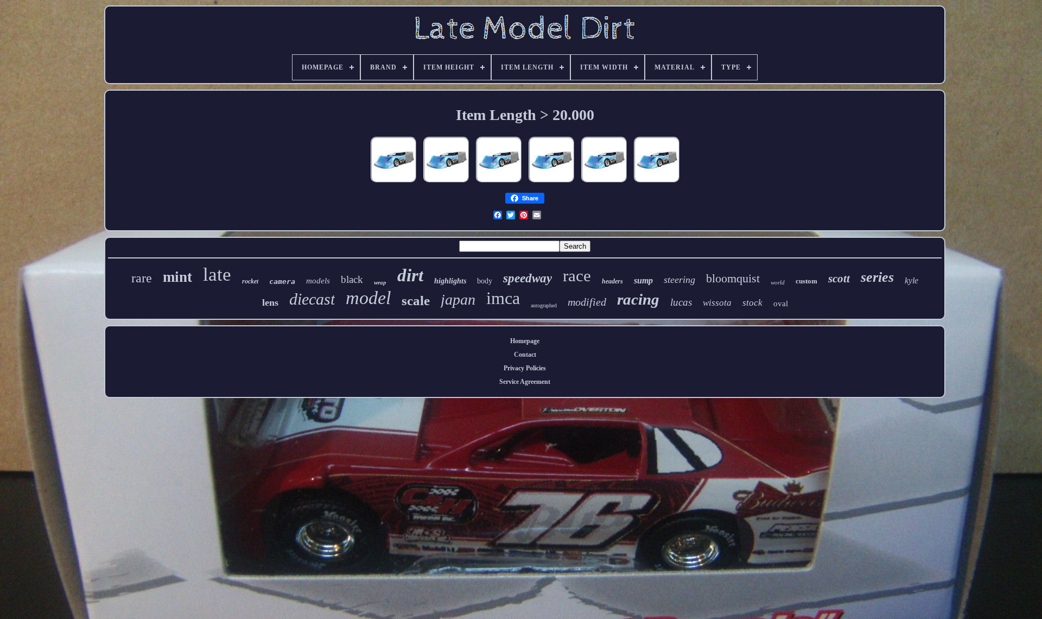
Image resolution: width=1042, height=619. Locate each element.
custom (806, 281)
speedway (527, 278)
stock (752, 303)
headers (612, 281)
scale (416, 300)
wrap (380, 282)
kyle (911, 280)
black (352, 279)
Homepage (524, 341)
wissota (717, 303)
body (484, 281)
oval (780, 303)
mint (177, 277)
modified (587, 302)
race (577, 275)
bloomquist (733, 278)
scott (839, 278)
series (877, 277)
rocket (250, 281)
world (778, 282)
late (217, 274)
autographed (544, 305)
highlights (450, 281)
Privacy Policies (525, 368)
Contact (525, 354)
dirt (410, 275)
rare (141, 278)
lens (270, 302)
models (318, 280)
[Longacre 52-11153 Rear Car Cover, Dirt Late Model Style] (393, 183)
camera (282, 281)
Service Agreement (524, 382)
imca (503, 298)
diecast (312, 299)
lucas (681, 302)
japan (458, 299)
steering (679, 279)
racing (638, 299)
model (368, 298)
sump (643, 280)
